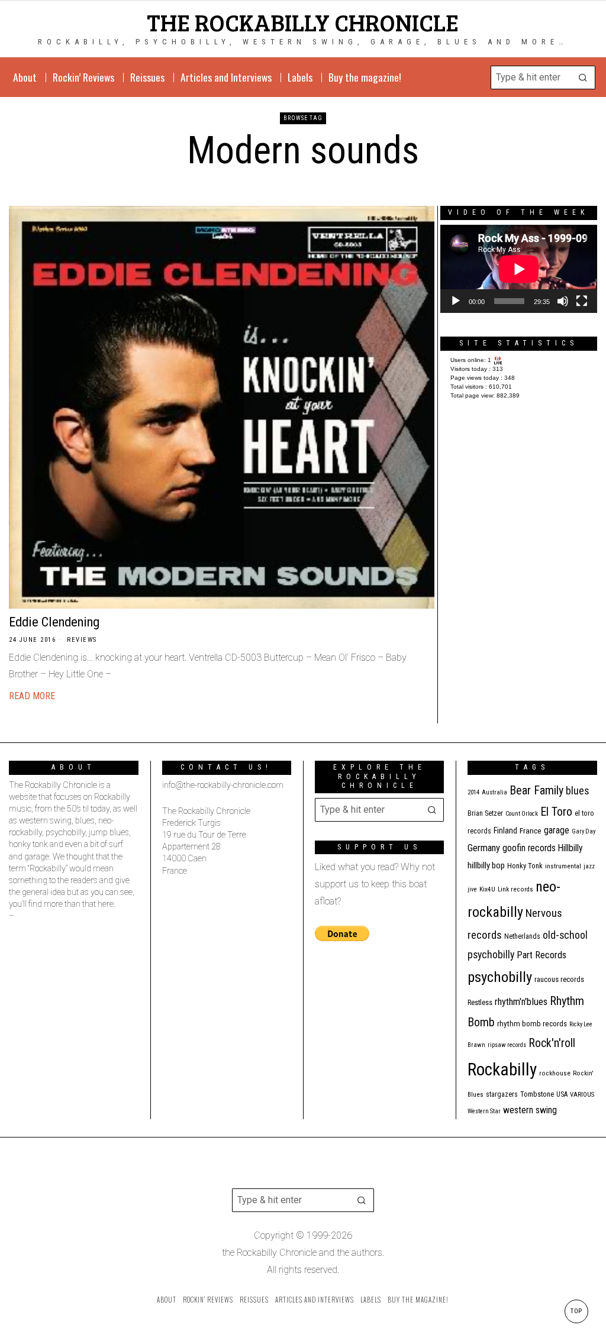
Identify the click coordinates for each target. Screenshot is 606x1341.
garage (556, 830)
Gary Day (583, 831)
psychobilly (500, 976)
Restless (480, 1002)
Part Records (541, 955)
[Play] (456, 301)
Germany (484, 848)
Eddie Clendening (54, 621)
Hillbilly (570, 848)
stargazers (502, 1094)
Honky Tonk (525, 865)
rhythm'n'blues (521, 1001)
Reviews (82, 640)
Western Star (484, 1111)
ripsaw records (507, 1045)
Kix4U (487, 889)
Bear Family (536, 790)
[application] (518, 269)
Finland (505, 830)
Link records (515, 889)
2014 (473, 792)
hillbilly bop (486, 865)
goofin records (529, 848)
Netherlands (522, 936)
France (530, 830)
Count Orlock (521, 813)
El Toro (556, 811)
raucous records (559, 979)
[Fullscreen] (582, 301)
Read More (32, 696)
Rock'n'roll (551, 1043)
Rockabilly (502, 1069)
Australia (494, 792)
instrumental (563, 866)
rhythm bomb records (532, 1023)
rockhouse (554, 1073)
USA (562, 1094)
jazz (589, 866)
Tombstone (537, 1094)
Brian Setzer (485, 813)
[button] (583, 77)
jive (472, 889)
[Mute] (563, 301)
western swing (530, 1110)
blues (577, 790)
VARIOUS (582, 1094)
